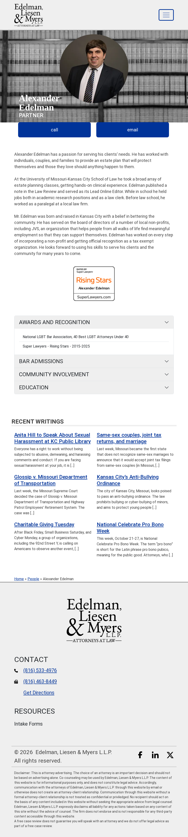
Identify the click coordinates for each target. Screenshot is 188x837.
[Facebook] (140, 754)
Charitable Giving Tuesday (44, 524)
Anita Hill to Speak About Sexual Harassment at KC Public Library (52, 438)
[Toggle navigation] (166, 15)
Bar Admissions (41, 361)
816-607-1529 (54, 130)
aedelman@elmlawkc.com (132, 130)
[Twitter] (170, 754)
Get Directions (38, 693)
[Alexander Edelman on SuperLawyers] (94, 283)
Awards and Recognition (54, 322)
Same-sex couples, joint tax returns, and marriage (129, 438)
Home (19, 579)
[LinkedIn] (155, 754)
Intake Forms (28, 724)
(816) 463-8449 (40, 681)
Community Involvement (54, 374)
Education (33, 387)
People (33, 579)
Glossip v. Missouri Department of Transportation (50, 480)
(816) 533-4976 (40, 670)
